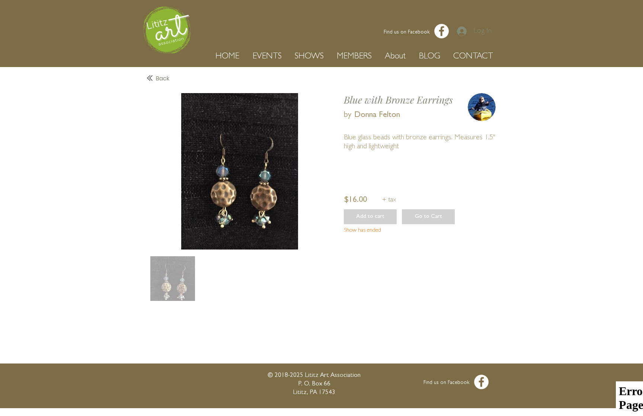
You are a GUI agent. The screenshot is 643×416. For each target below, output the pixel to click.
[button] (228, 57)
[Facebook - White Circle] (441, 31)
